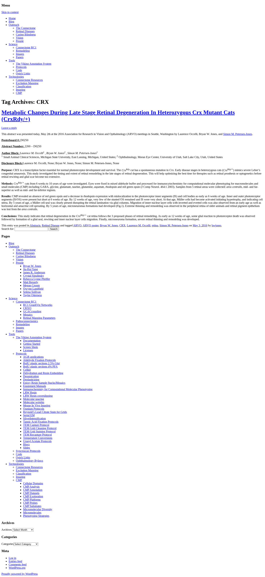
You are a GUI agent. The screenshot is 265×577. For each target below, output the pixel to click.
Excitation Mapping (27, 83)
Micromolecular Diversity (37, 509)
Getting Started (31, 343)
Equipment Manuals (34, 386)
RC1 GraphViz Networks (37, 304)
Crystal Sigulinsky (33, 275)
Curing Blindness (26, 34)
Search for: (7, 228)
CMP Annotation (32, 489)
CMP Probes (30, 502)
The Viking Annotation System (33, 63)
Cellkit (27, 369)
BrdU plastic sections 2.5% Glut (41, 363)
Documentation (32, 340)
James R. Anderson (34, 272)
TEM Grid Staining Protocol (39, 431)
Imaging (20, 89)
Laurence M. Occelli (138, 225)
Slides (26, 447)
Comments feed (17, 564)
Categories (7, 543)
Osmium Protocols (33, 408)
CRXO (27, 308)
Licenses (28, 350)
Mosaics (27, 314)
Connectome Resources (29, 79)
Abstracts (35, 225)
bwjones (216, 225)
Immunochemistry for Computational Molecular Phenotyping (57, 389)
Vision (19, 37)
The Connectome (26, 28)
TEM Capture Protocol (36, 424)
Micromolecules (32, 512)
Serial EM (29, 415)
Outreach (14, 24)
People (20, 41)
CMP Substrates (32, 506)
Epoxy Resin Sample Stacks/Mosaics (44, 382)
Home (12, 18)
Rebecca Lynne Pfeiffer (36, 278)
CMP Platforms (32, 499)
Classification (23, 86)
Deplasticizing (31, 379)
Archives (6, 529)
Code (19, 70)
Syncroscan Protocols (28, 450)
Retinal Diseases (25, 31)
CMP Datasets (31, 493)
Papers (19, 57)
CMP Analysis (31, 486)
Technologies (16, 76)
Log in (12, 558)
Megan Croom (31, 285)
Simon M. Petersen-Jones (237, 134)
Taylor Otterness (32, 295)
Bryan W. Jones (109, 225)
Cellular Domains (33, 483)
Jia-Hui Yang (30, 269)
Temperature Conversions (37, 437)
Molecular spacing (33, 399)
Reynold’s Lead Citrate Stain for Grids (45, 412)
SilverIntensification (34, 418)
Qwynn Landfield (33, 288)
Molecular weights (33, 402)
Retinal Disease (50, 225)
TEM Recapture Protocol (37, 434)
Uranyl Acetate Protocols (37, 441)
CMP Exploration (33, 496)
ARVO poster (90, 225)
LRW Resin (30, 392)
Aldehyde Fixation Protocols (39, 360)
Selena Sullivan (32, 291)
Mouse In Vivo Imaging (36, 405)
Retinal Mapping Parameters (39, 317)
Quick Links (23, 73)
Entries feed (15, 561)
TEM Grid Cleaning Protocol (39, 428)
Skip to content (10, 12)
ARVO (77, 225)
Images (20, 54)
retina (155, 225)
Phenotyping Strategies (36, 515)
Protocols (21, 66)
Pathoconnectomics (27, 321)
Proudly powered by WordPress (19, 573)
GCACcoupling (32, 311)
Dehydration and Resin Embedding (43, 373)
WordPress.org (17, 567)
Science (13, 44)
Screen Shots (30, 347)
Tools (12, 60)
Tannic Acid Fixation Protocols (40, 421)
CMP (19, 92)
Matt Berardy (30, 282)
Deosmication (31, 376)
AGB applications (33, 356)
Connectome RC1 (26, 47)
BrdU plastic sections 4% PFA (40, 366)
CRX (122, 225)
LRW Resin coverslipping (38, 395)
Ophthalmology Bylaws (29, 460)
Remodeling (23, 50)
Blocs (26, 444)
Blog (11, 21)
